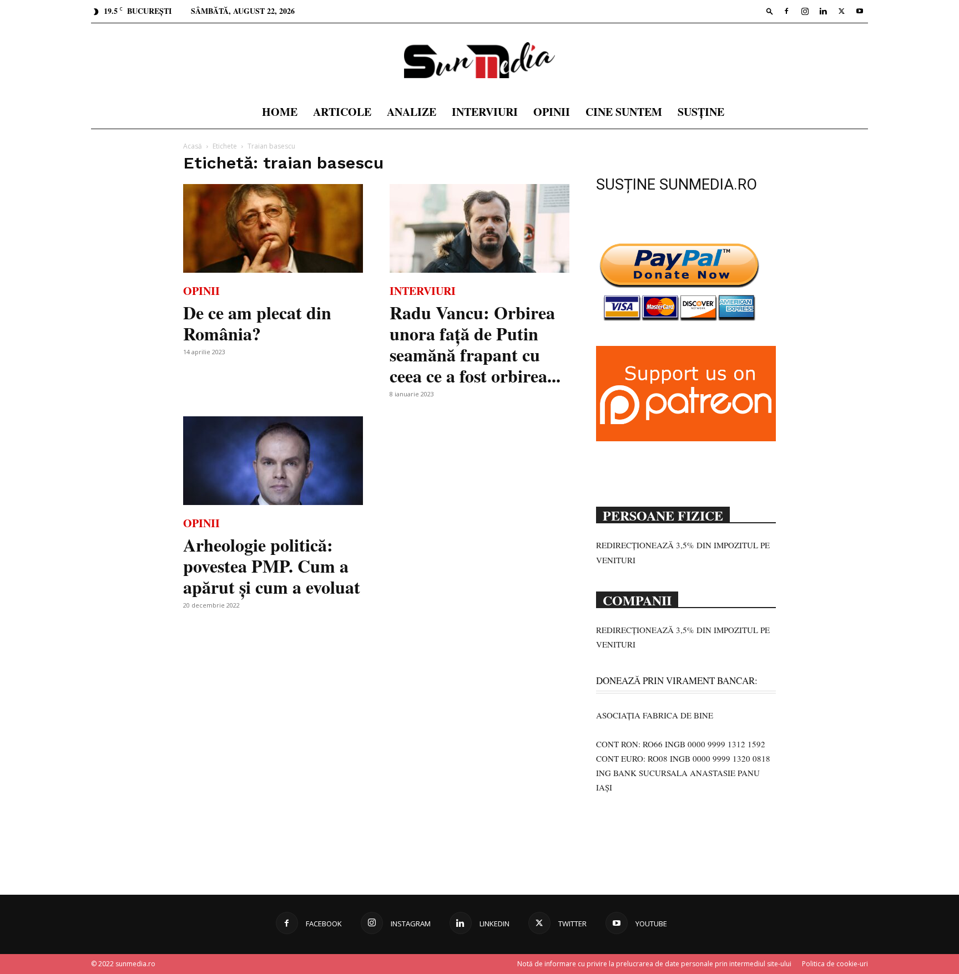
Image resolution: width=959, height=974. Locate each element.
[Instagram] (804, 11)
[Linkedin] (823, 11)
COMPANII (637, 599)
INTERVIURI (485, 112)
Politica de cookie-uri (835, 963)
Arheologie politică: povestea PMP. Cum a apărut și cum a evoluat (271, 566)
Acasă (192, 146)
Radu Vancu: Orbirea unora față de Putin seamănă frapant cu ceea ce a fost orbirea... (475, 344)
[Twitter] (841, 11)
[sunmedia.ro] (479, 60)
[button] (769, 11)
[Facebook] (786, 11)
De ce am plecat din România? (257, 322)
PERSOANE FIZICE (663, 514)
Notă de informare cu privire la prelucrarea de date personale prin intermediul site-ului (654, 963)
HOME (279, 112)
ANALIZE (411, 112)
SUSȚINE (701, 112)
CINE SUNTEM (624, 112)
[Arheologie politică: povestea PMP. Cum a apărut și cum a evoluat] (273, 460)
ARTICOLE (342, 112)
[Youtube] (859, 11)
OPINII (551, 112)
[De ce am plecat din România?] (273, 228)
